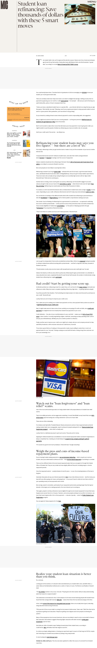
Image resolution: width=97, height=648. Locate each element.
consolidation (61, 205)
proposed (82, 261)
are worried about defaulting (67, 457)
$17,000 (42, 158)
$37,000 (84, 92)
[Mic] (4, 5)
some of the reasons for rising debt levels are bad (56, 603)
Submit (26, 117)
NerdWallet (44, 197)
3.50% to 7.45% (90, 192)
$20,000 (49, 158)
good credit (57, 171)
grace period (64, 101)
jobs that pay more (52, 637)
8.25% (89, 189)
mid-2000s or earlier (65, 184)
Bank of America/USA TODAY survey (68, 64)
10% (67, 477)
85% (45, 627)
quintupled (59, 277)
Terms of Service (25, 119)
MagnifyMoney (54, 197)
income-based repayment (74, 459)
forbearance (40, 208)
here (59, 501)
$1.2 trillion (42, 591)
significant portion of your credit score (47, 304)
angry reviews (83, 287)
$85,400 (59, 599)
